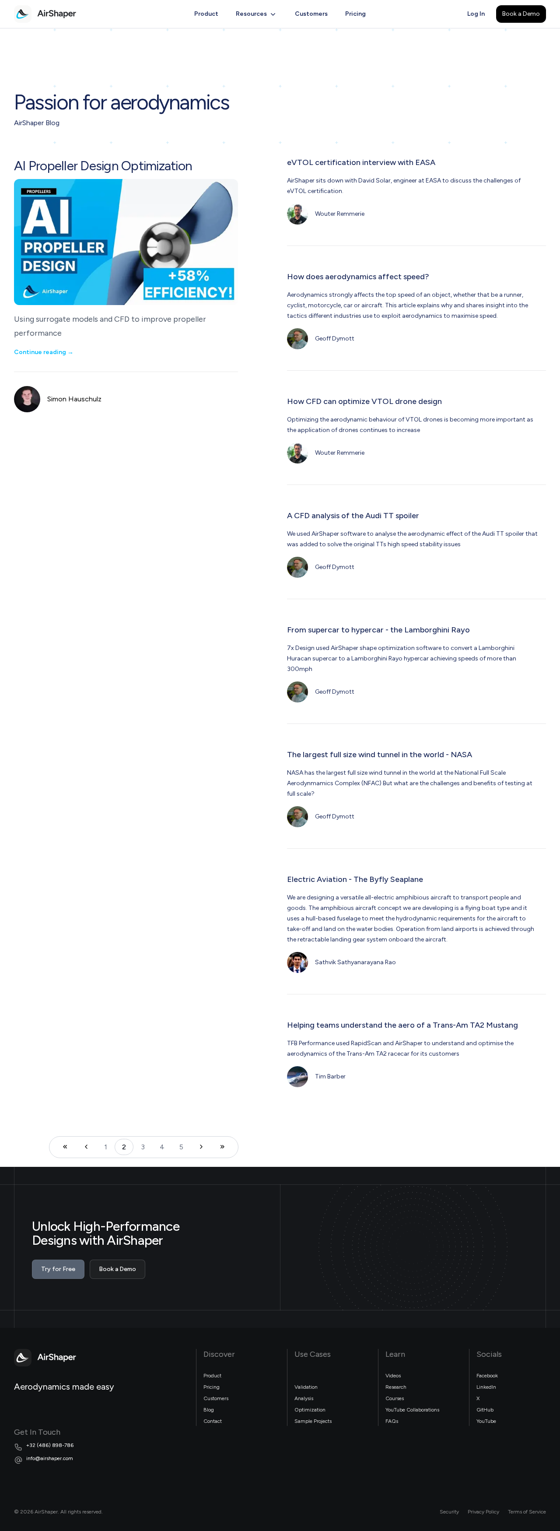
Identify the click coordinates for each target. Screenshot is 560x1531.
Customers (311, 14)
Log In (476, 14)
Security (449, 1512)
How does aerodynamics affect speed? (358, 276)
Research (395, 1387)
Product (206, 14)
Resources (251, 14)
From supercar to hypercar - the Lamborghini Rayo (378, 630)
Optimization (310, 1410)
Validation (306, 1387)
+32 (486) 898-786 (50, 1445)
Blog (208, 1410)
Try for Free (58, 1269)
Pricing (355, 14)
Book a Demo (521, 14)
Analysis (303, 1398)
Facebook (487, 1376)
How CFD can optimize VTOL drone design (364, 401)
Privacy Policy (483, 1512)
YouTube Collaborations (412, 1410)
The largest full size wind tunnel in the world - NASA (379, 754)
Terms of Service (527, 1512)
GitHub (485, 1410)
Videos (393, 1376)
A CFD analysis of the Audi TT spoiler (353, 515)
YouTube (486, 1421)
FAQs (391, 1421)
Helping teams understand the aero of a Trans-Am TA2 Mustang (402, 1025)
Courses (394, 1398)
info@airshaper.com (49, 1458)
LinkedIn (486, 1387)
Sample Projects (313, 1421)
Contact (212, 1421)
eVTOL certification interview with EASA (361, 162)
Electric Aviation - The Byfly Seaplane (355, 879)
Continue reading (44, 352)
